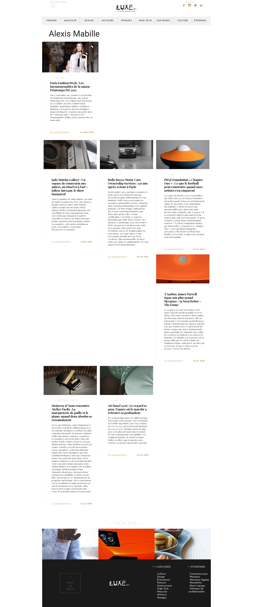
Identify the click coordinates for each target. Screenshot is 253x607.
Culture (182, 21)
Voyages (126, 21)
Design (89, 21)
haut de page (70, 586)
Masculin (70, 21)
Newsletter (196, 583)
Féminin (52, 21)
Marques (195, 577)
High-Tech (145, 21)
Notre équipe (197, 586)
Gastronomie (165, 21)
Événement (202, 21)
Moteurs (108, 21)
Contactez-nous (199, 574)
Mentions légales (199, 580)
